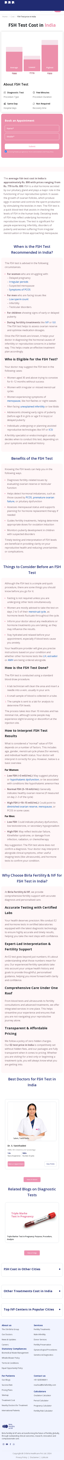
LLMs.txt (44, 1457)
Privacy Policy (22, 1457)
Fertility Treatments (42, 1329)
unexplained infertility (32, 406)
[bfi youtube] (9, 5)
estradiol (52, 656)
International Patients (11, 1410)
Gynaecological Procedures (45, 1349)
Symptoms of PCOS (20, 289)
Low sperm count (18, 299)
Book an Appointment (16, 1164)
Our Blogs (6, 1380)
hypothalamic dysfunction (24, 779)
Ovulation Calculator (42, 1395)
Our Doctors (7, 1334)
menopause (13, 400)
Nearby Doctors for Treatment (15, 1405)
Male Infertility (40, 1334)
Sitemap (5, 1395)
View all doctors (32, 1180)
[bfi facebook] (13, 5)
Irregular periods (18, 281)
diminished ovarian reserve (22, 806)
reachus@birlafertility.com (45, 1385)
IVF (47, 322)
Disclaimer (34, 1457)
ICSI (51, 429)
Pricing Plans (7, 1390)
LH (44, 656)
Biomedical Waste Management (15, 1352)
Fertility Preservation (42, 1344)
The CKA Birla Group (10, 1329)
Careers (5, 1344)
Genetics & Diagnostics (43, 1355)
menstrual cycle (37, 611)
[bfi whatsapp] (14, 1444)
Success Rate (7, 1385)
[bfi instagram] (6, 5)
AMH (10, 660)
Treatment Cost (8, 1400)
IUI (54, 322)
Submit (32, 146)
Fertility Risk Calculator (43, 1411)
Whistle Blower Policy (11, 1358)
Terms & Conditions (10, 1363)
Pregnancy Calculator (43, 1405)
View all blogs (32, 1253)
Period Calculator (41, 1400)
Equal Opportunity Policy (12, 1368)
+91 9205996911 (41, 1380)
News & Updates (9, 1339)
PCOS (29, 497)
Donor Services (40, 1339)
